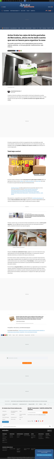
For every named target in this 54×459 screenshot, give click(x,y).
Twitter (52, 10)
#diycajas (26, 189)
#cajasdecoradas (24, 190)
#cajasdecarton (34, 190)
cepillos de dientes (29, 181)
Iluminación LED (14, 417)
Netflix (19, 28)
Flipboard (46, 10)
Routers (3, 419)
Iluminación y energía (4, 415)
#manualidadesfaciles (15, 191)
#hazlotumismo (22, 191)
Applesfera (4, 438)
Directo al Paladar (27, 435)
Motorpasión (33, 435)
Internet (34, 28)
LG (37, 28)
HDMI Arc (41, 404)
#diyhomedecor (36, 191)
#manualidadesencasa (29, 191)
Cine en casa (13, 419)
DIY (17, 335)
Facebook (16, 50)
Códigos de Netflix (31, 404)
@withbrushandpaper (15, 187)
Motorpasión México (33, 449)
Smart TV (48, 28)
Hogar (14, 335)
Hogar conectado (28, 28)
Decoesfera (40, 436)
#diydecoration (19, 192)
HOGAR (28, 10)
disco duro (38, 181)
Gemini (23, 28)
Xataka (3, 435)
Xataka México (4, 448)
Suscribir (45, 412)
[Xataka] (1, 1)
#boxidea (29, 189)
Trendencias (40, 435)
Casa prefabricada (13, 28)
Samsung (44, 28)
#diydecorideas (14, 192)
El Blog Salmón (48, 435)
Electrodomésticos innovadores (14, 412)
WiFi (52, 28)
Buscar (50, 426)
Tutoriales (12, 414)
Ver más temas (5, 421)
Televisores (4, 411)
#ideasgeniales (25, 192)
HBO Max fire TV (15, 404)
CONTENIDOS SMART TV (15, 10)
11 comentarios (11, 50)
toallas (21, 181)
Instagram (48, 10)
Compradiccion (41, 438)
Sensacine (18, 435)
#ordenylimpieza (35, 189)
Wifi (20, 419)
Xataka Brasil (4, 450)
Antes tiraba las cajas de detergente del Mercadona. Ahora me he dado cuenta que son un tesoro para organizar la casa (29, 401)
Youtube (50, 10)
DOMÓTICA (33, 10)
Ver (27, 363)
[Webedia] (5, 430)
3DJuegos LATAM (12, 448)
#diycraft (29, 190)
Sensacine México (18, 449)
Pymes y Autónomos (47, 437)
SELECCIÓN (23, 10)
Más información (35, 457)
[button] (16, 91)
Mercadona (22, 335)
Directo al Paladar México (27, 449)
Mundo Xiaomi (4, 442)
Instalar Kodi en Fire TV (23, 404)
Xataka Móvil (4, 436)
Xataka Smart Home (27, 5)
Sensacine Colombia (18, 451)
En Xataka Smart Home (28, 213)
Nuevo (49, 6)
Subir (49, 430)
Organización (28, 335)
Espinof (18, 436)
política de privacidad (42, 414)
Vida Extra (11, 436)
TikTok (33, 335)
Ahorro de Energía (5, 417)
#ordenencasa (13, 190)
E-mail (21, 50)
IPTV (37, 404)
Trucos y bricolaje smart (22, 415)
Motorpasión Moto (33, 437)
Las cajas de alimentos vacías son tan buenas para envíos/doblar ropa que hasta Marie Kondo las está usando (35, 216)
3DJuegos (11, 435)
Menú (4, 6)
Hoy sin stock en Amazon (20, 321)
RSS (40, 421)
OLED (40, 28)
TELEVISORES (6, 10)
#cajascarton (18, 190)
